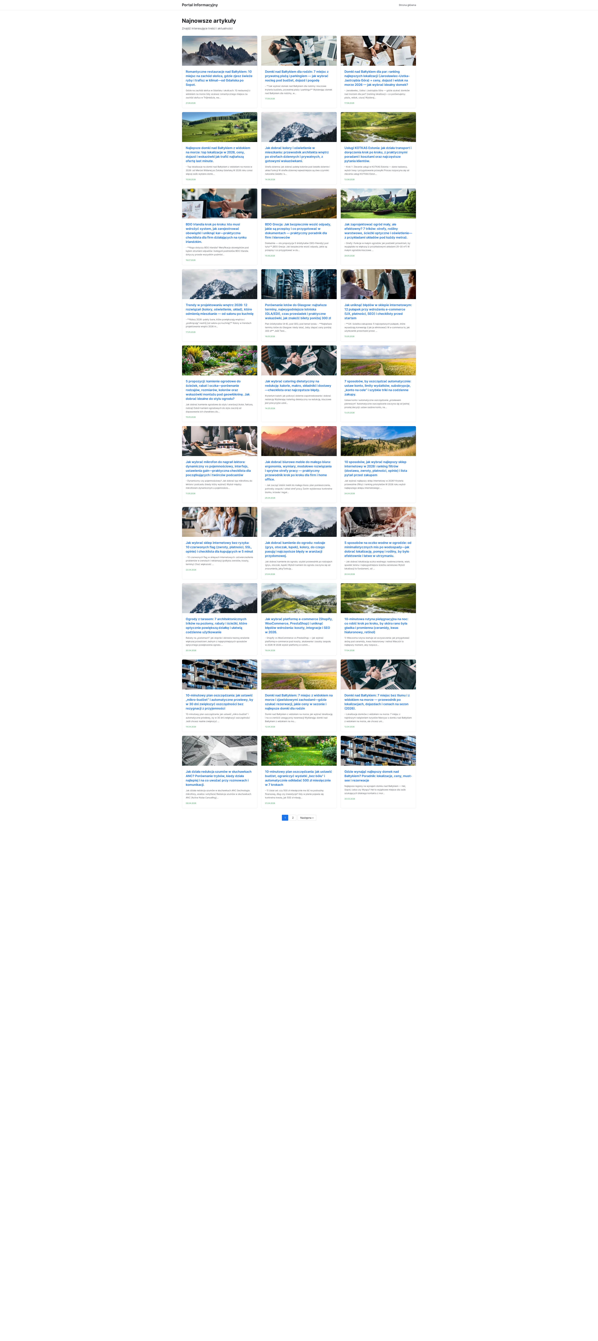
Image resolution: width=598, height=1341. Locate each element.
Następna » (307, 817)
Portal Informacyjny (200, 5)
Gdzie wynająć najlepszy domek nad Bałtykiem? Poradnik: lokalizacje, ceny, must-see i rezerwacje (378, 776)
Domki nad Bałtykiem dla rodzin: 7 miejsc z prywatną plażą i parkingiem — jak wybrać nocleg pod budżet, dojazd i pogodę (297, 76)
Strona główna (407, 5)
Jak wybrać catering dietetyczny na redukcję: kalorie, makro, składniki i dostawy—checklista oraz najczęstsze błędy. (298, 385)
